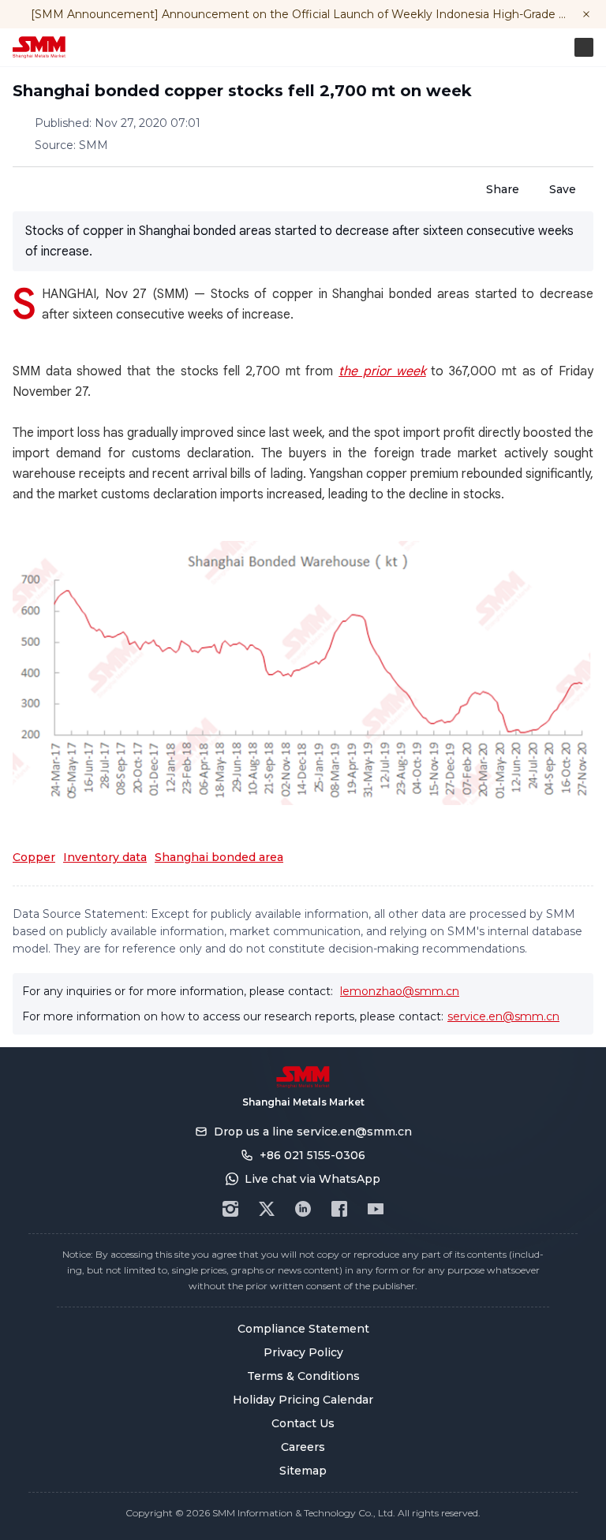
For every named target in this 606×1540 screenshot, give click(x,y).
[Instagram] (230, 1209)
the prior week (382, 371)
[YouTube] (375, 1209)
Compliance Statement (303, 1329)
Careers (303, 1447)
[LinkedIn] (303, 1209)
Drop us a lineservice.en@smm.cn (313, 1131)
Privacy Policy (303, 1352)
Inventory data (105, 857)
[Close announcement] (586, 14)
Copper (34, 857)
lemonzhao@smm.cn (399, 991)
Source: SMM (71, 145)
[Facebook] (339, 1209)
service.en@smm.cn (503, 1016)
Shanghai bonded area (219, 857)
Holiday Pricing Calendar (303, 1400)
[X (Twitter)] (267, 1209)
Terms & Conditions (303, 1376)
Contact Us (303, 1423)
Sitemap (303, 1471)
